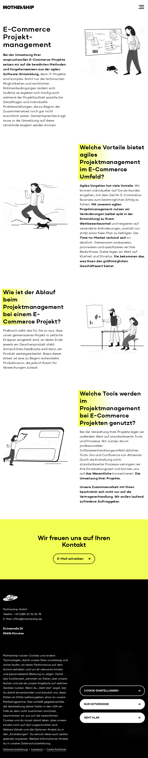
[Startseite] (70, 7)
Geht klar (91, 717)
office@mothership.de (27, 619)
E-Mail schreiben (70, 559)
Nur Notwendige (96, 704)
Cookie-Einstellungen (101, 690)
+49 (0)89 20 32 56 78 (27, 614)
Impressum (37, 749)
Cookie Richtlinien (56, 749)
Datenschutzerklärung (15, 749)
